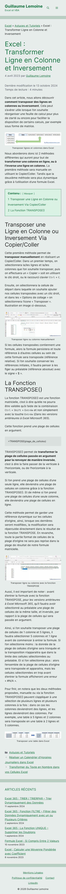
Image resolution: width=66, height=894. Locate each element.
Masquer (28, 193)
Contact (49, 877)
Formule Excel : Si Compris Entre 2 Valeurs (32, 841)
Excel (8, 25)
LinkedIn (33, 882)
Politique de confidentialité (27, 877)
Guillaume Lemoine (24, 6)
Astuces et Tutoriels (27, 25)
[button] (48, 8)
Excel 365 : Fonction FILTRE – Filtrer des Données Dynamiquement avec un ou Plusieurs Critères (30, 815)
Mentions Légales (33, 872)
